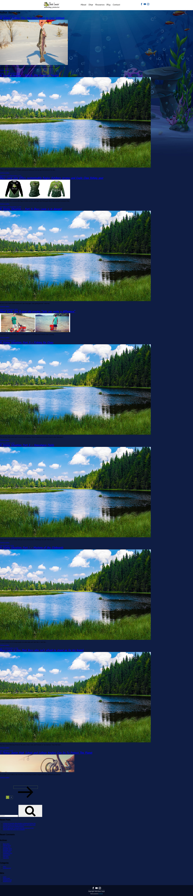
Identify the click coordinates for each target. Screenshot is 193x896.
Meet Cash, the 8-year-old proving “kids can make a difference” (37, 312)
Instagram (148, 4)
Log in (4, 877)
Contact (116, 5)
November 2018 (7, 850)
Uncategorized (7, 868)
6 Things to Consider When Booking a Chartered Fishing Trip (19, 823)
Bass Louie (52, 5)
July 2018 (5, 856)
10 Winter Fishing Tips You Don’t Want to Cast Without (32, 18)
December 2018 (7, 848)
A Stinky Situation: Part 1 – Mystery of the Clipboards (31, 548)
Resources (100, 5)
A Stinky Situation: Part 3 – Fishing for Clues (26, 343)
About (83, 5)
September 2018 (7, 853)
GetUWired (101, 893)
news (4, 866)
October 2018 (6, 851)
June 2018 (6, 858)
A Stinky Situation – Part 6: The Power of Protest (29, 75)
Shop (90, 5)
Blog (108, 5)
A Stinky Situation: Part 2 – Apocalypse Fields (27, 445)
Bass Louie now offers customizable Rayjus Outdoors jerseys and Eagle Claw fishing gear (51, 178)
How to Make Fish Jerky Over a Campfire (14, 829)
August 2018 (6, 855)
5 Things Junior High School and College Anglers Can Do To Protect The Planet (46, 753)
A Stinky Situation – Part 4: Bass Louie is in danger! (31, 209)
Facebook (141, 4)
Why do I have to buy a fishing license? (13, 826)
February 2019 (7, 845)
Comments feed (7, 880)
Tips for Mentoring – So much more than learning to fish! (18, 828)
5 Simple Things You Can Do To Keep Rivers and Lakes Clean (19, 825)
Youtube (145, 4)
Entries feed (6, 878)
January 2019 (6, 847)
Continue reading (4, 70)
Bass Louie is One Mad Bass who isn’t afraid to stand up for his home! (42, 650)
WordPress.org (7, 881)
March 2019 (6, 844)
